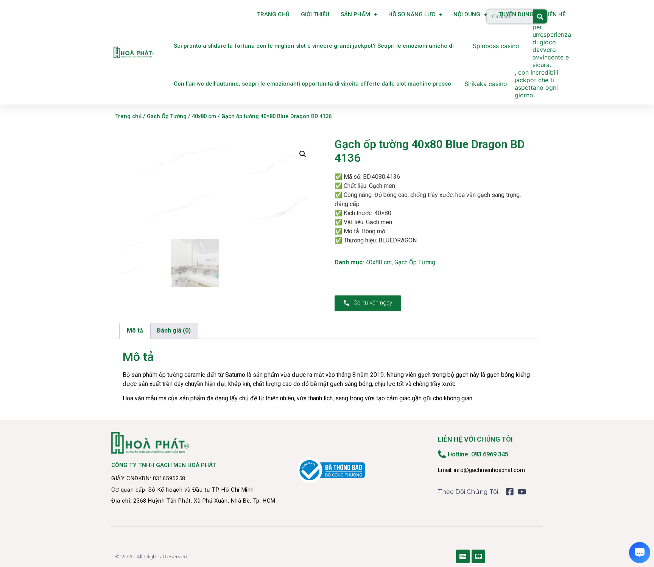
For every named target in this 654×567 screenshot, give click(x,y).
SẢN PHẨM (355, 14)
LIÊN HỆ (555, 14)
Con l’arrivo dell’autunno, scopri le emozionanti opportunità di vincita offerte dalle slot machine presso (312, 83)
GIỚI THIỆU (315, 14)
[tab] (135, 331)
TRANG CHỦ (273, 14)
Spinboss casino (496, 46)
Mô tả (135, 330)
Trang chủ (128, 116)
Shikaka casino (485, 83)
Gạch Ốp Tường (167, 116)
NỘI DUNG (466, 14)
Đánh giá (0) (174, 330)
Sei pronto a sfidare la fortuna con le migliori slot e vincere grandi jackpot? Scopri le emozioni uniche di (314, 45)
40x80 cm (204, 116)
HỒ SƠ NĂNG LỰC (411, 14)
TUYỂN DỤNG (516, 14)
